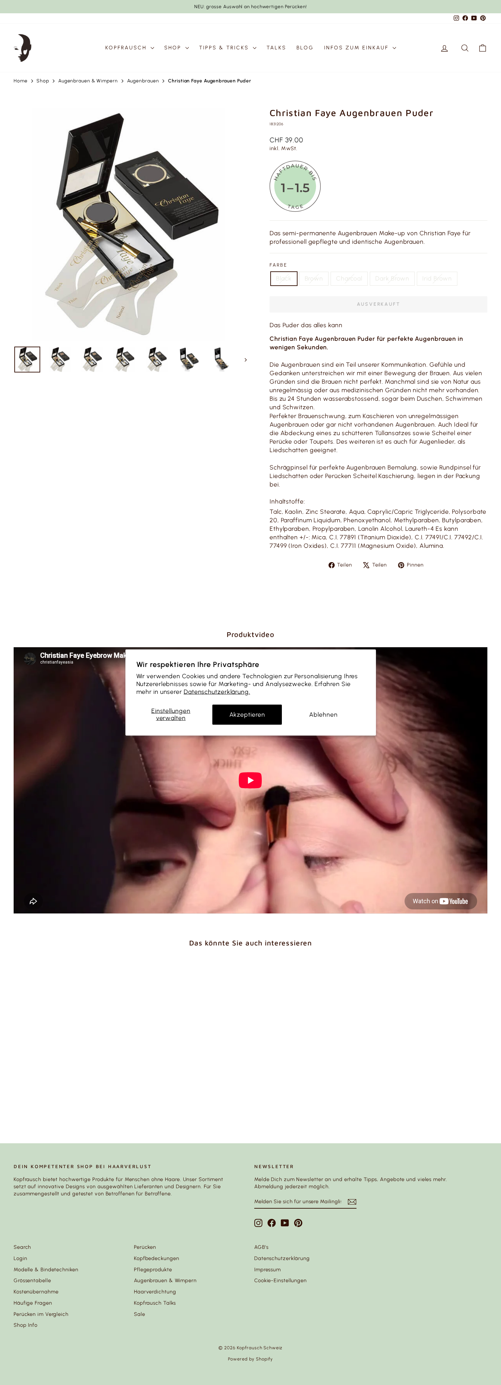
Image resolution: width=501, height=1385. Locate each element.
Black (284, 278)
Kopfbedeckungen (156, 1258)
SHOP (174, 48)
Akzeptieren (247, 714)
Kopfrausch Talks (155, 1303)
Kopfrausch (127, 48)
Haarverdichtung (155, 1292)
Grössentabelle (32, 1280)
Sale (139, 1314)
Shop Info (25, 1325)
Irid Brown (437, 278)
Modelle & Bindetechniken (46, 1270)
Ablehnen (323, 714)
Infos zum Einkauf (357, 48)
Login (20, 1258)
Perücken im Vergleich (41, 1314)
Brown (314, 278)
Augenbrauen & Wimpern (165, 1280)
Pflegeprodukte (153, 1270)
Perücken (145, 1247)
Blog (305, 48)
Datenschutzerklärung (282, 1258)
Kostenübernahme (36, 1292)
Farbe (279, 265)
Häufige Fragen (33, 1303)
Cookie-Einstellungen (280, 1280)
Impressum (267, 1270)
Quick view (70, 1069)
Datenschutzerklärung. (217, 692)
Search (22, 1247)
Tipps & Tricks (225, 48)
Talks (276, 48)
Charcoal (349, 278)
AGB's (261, 1247)
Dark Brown (392, 278)
